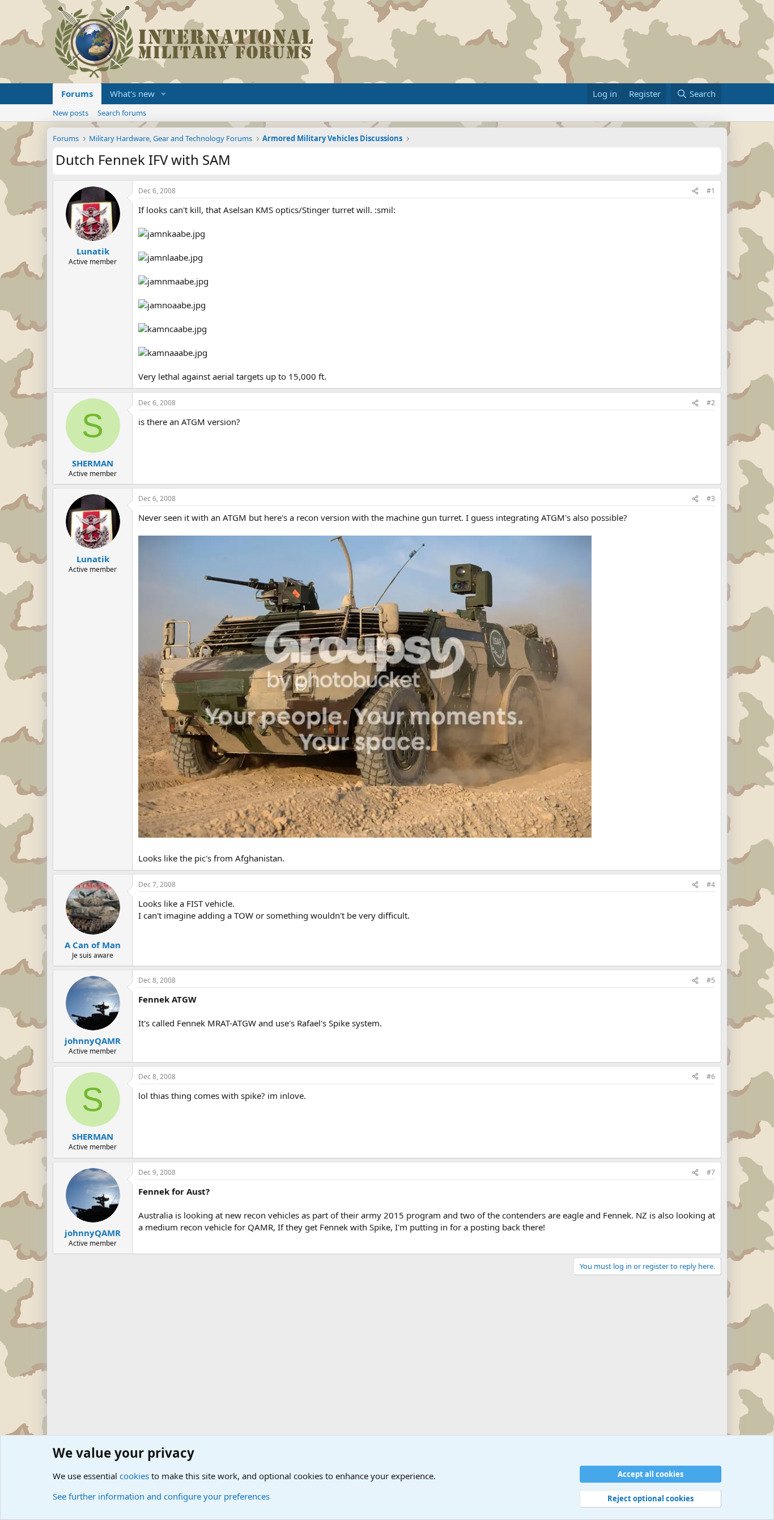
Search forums (121, 113)
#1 (711, 191)
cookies (134, 1475)
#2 (711, 402)
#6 (711, 1076)
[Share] (695, 191)
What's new (132, 93)
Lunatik (92, 251)
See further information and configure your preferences (161, 1496)
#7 (711, 1172)
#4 (711, 884)
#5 (711, 980)
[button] (164, 93)
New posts (70, 113)
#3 (711, 498)
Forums (77, 93)
